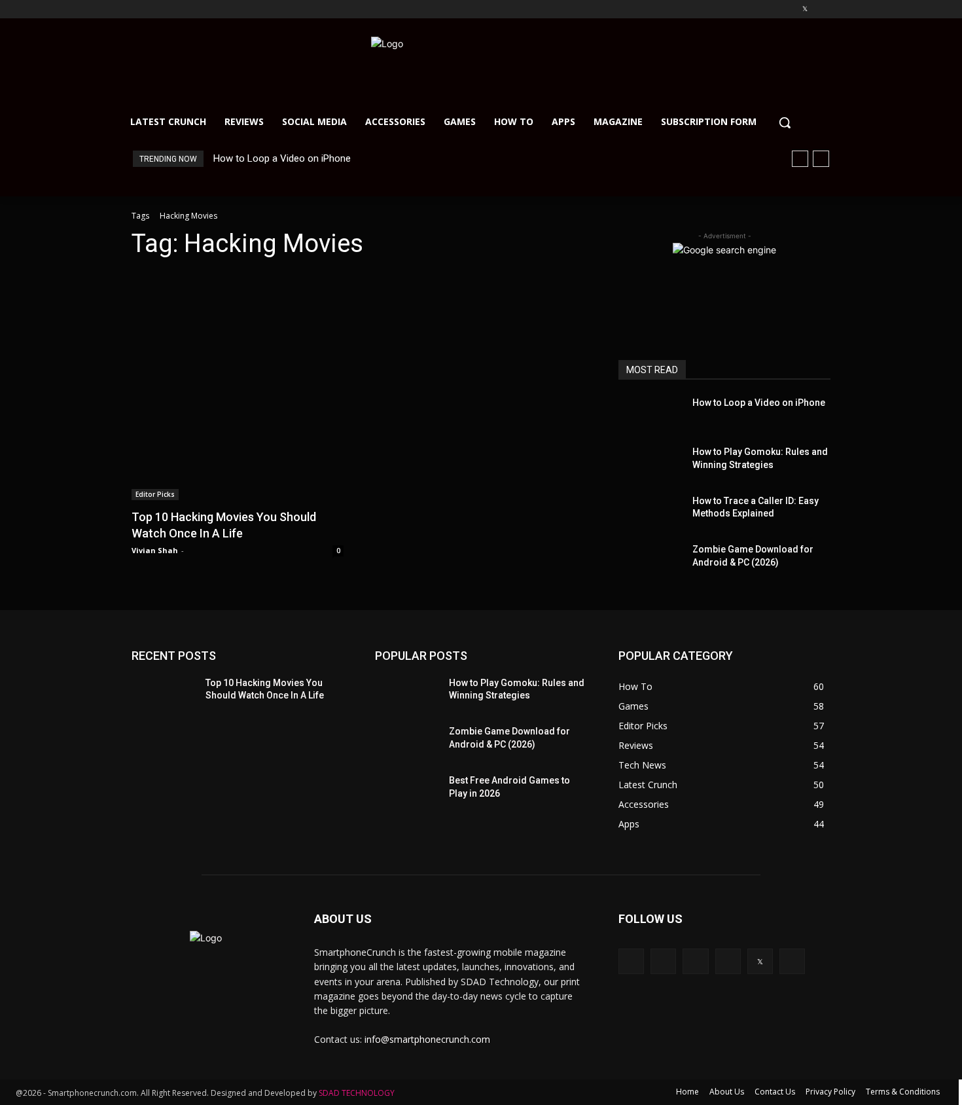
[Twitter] (804, 9)
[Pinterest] (786, 9)
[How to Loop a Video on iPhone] (650, 413)
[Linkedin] (768, 9)
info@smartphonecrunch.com (427, 1039)
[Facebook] (731, 9)
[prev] (800, 159)
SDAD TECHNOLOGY (357, 1092)
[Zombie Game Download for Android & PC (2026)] (650, 559)
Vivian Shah (155, 550)
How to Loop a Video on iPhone (282, 158)
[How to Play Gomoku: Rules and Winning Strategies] (650, 462)
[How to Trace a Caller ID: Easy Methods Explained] (650, 511)
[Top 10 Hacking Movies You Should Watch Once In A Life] (238, 385)
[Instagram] (750, 9)
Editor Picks (155, 494)
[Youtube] (822, 9)
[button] (784, 122)
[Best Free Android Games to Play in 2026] (405, 790)
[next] (821, 159)
